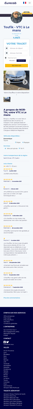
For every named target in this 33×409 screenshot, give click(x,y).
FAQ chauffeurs (9, 320)
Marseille (6, 367)
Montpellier (7, 365)
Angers (6, 373)
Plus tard (11, 60)
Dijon (5, 384)
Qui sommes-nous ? (10, 330)
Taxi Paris (7, 322)
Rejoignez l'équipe (9, 333)
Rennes (6, 360)
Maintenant (21, 60)
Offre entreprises (9, 316)
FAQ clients (7, 318)
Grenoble (6, 382)
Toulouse (6, 363)
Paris (5, 358)
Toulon (6, 380)
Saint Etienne (8, 386)
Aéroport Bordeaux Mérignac (13, 403)
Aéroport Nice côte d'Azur (12, 399)
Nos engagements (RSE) (11, 331)
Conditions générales (10, 323)
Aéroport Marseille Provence (13, 405)
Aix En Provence (9, 351)
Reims (6, 376)
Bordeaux (7, 354)
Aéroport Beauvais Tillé (11, 398)
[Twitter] (7, 342)
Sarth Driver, (8, 158)
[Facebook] (5, 342)
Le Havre (6, 378)
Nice (5, 356)
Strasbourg (7, 369)
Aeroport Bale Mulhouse (11, 387)
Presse (6, 335)
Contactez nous (9, 344)
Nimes (6, 375)
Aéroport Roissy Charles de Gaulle (14, 394)
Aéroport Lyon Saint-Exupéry (13, 401)
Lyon (5, 352)
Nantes (6, 371)
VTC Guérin (15, 158)
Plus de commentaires (12, 298)
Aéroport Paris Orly (10, 396)
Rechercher (16, 65)
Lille (5, 362)
